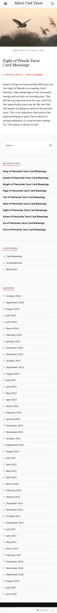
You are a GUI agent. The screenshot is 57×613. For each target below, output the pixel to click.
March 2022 (12, 483)
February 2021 (13, 555)
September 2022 (15, 444)
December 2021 (14, 503)
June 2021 (11, 535)
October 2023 (13, 360)
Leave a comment (34, 75)
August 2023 (12, 373)
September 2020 (15, 574)
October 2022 (13, 438)
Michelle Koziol (14, 75)
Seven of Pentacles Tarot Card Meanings (25, 216)
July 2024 (11, 315)
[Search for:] (28, 145)
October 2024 (13, 295)
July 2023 (11, 380)
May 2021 (11, 542)
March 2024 (12, 328)
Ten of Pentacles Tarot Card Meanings (24, 197)
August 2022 (12, 451)
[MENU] (5, 4)
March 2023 (12, 406)
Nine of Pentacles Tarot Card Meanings (25, 203)
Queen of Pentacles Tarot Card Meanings (26, 177)
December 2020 (14, 561)
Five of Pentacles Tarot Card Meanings (24, 229)
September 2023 (15, 367)
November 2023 (14, 354)
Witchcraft (11, 269)
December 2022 (14, 425)
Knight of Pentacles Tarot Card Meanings (26, 184)
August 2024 (12, 308)
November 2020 (14, 568)
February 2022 (13, 490)
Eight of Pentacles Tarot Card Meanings (25, 210)
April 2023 (11, 399)
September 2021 (15, 522)
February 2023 (13, 412)
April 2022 (11, 477)
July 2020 (11, 587)
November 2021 (14, 509)
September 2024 (15, 302)
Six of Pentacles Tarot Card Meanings (23, 223)
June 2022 (11, 464)
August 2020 (12, 580)
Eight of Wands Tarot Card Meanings (21, 63)
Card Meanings (14, 256)
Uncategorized (14, 262)
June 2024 (11, 321)
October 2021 (13, 516)
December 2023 (14, 347)
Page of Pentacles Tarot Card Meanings (25, 190)
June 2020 (11, 593)
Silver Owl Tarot (29, 3)
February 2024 (13, 334)
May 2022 (11, 470)
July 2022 (11, 457)
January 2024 (13, 341)
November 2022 (14, 432)
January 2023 (13, 419)
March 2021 (12, 548)
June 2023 (11, 386)
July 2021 (11, 529)
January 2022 (13, 496)
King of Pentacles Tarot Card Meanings (24, 171)
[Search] (50, 4)
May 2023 (11, 393)
